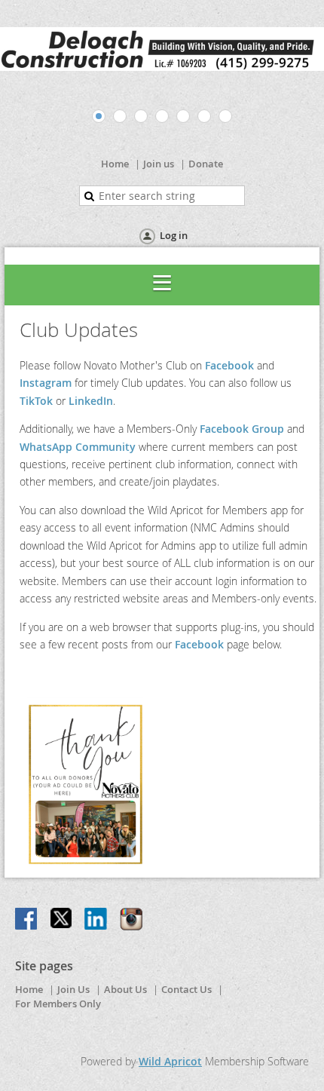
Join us (158, 163)
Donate (205, 163)
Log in (174, 235)
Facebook (229, 365)
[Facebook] (27, 920)
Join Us (73, 989)
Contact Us (186, 989)
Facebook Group (242, 428)
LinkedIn (91, 401)
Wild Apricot (170, 1061)
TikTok (36, 401)
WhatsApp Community (78, 447)
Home (115, 163)
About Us (125, 989)
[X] (62, 920)
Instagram (46, 382)
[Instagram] (131, 920)
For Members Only (58, 1003)
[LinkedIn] (96, 920)
